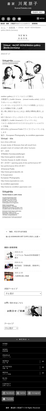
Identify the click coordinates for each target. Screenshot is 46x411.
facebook (10, 393)
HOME (5, 344)
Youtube (9, 399)
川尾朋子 (23, 3)
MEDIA (7, 373)
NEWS (5, 350)
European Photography (15, 135)
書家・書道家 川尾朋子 (14, 408)
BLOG (5, 378)
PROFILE (7, 356)
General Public (9, 169)
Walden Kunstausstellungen (14, 154)
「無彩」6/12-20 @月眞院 (17, 232)
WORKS (6, 361)
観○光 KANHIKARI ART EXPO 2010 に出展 (22, 237)
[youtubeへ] (20, 19)
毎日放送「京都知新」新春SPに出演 (27, 267)
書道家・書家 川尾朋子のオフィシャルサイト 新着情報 (19, 23)
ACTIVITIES (7, 367)
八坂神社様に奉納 (22, 276)
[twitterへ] (9, 19)
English (38, 12)
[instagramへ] (14, 19)
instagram (36, 393)
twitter (23, 393)
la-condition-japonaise (35, 135)
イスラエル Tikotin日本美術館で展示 (27, 256)
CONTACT (7, 384)
